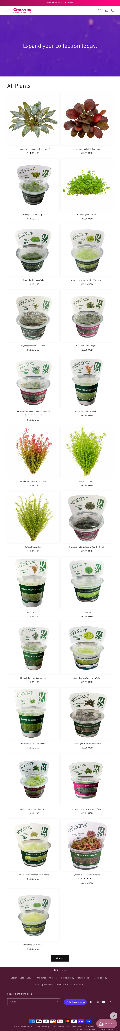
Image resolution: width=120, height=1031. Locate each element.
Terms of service (91, 1026)
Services (31, 977)
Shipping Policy (99, 977)
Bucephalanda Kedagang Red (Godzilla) (86, 547)
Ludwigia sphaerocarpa (33, 214)
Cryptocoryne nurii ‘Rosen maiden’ (87, 743)
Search (14, 977)
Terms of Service (64, 984)
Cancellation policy (105, 1029)
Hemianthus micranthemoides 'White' (33, 875)
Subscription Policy (44, 984)
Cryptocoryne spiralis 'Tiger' (33, 346)
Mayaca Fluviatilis (86, 481)
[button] (6, 10)
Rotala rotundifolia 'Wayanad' (33, 481)
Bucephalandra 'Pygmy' (86, 346)
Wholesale (53, 977)
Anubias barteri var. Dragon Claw (86, 809)
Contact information (87, 1029)
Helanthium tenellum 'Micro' (33, 743)
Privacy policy (77, 1026)
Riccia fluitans (86, 612)
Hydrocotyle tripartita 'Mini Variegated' (86, 280)
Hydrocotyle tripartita (86, 214)
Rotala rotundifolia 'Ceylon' (87, 411)
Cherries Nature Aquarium (30, 1027)
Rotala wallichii (33, 612)
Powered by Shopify (48, 1027)
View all (60, 958)
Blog (22, 977)
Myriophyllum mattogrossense (33, 678)
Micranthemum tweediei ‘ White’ (87, 678)
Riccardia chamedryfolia (33, 280)
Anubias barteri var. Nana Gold (33, 809)
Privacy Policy (67, 977)
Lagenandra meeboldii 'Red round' (87, 149)
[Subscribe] (56, 1001)
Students (41, 977)
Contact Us (79, 984)
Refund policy (63, 1026)
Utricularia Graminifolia (33, 945)
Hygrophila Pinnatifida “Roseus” (87, 875)
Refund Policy (83, 977)
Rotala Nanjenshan (33, 547)
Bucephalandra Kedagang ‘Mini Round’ (33, 411)
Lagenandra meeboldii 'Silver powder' (33, 149)
